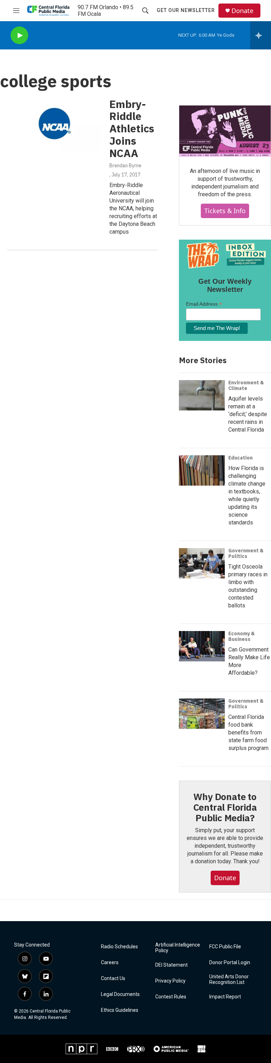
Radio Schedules (119, 946)
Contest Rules (170, 996)
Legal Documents (120, 994)
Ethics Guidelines (119, 1010)
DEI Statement (171, 965)
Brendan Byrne (125, 165)
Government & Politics (246, 553)
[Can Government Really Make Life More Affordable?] (202, 646)
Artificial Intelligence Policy (177, 947)
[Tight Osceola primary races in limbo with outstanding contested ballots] (202, 563)
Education (240, 458)
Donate (242, 10)
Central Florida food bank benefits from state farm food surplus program (248, 732)
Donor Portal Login (229, 962)
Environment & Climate (246, 385)
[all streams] (260, 35)
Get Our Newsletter (186, 10)
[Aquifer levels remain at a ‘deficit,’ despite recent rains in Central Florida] (202, 395)
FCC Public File (225, 946)
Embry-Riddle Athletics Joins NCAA (131, 128)
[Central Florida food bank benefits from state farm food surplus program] (202, 713)
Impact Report (225, 996)
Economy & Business (241, 636)
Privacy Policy (170, 981)
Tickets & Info (225, 210)
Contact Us (113, 978)
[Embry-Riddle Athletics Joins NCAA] (54, 124)
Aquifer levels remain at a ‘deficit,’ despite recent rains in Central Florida (247, 414)
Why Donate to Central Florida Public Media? (225, 807)
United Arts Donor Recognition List (229, 979)
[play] (19, 35)
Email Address (204, 304)
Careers (110, 962)
